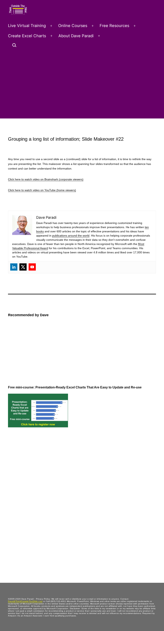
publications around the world (70, 235)
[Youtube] (32, 267)
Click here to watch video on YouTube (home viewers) (42, 190)
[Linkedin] (13, 267)
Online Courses (72, 25)
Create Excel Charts (27, 35)
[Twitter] (23, 267)
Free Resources (114, 25)
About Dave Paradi (76, 35)
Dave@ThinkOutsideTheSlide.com (25, 601)
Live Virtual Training (27, 25)
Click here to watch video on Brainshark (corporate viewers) (45, 179)
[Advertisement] (82, 85)
